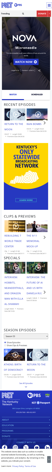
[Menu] (49, 5)
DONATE (42, 13)
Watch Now (23, 62)
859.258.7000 (20, 412)
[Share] (38, 70)
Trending (5, 13)
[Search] (23, 13)
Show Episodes (13, 342)
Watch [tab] (13, 94)
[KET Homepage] (7, 5)
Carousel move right (44, 123)
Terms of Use (30, 466)
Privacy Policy (18, 466)
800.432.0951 (31, 412)
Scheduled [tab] (37, 94)
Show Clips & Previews (17, 345)
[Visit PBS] (18, 5)
